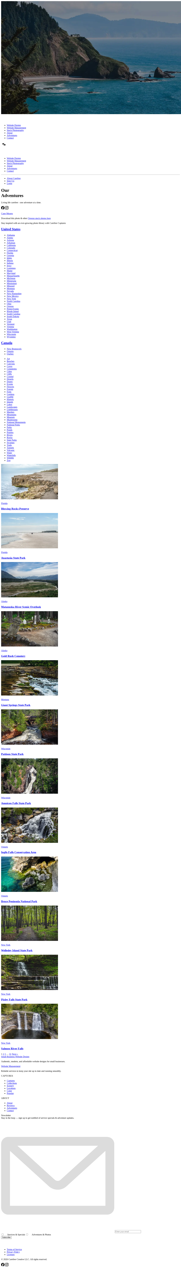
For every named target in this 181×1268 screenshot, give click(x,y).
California (11, 245)
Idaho (9, 258)
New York (11, 298)
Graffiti (10, 397)
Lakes (9, 404)
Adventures (12, 135)
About (9, 133)
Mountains (11, 414)
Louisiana (11, 268)
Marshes (10, 412)
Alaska (10, 237)
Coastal (10, 376)
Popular (10, 1093)
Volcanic (11, 450)
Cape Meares (7, 213)
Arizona (10, 240)
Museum (11, 417)
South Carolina (13, 314)
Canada (6, 343)
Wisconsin (11, 334)
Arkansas (11, 243)
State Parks (12, 440)
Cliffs (9, 374)
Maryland (11, 273)
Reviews (11, 1105)
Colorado (11, 248)
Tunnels (10, 447)
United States (10, 229)
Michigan (11, 278)
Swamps (10, 442)
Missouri (11, 286)
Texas (9, 319)
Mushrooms (12, 420)
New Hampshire (14, 293)
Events (10, 384)
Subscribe (6, 1237)
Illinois (10, 260)
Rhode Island (13, 311)
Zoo (8, 460)
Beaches (10, 361)
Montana (11, 288)
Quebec (10, 354)
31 (10, 1054)
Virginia (10, 326)
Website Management (16, 128)
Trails (9, 445)
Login (9, 183)
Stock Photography (15, 130)
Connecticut (12, 250)
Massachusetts (13, 276)
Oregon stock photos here (39, 218)
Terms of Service (14, 1249)
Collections (12, 1083)
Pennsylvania (13, 309)
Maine (9, 271)
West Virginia (13, 332)
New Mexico (13, 296)
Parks (9, 427)
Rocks (9, 437)
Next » (15, 1054)
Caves (9, 366)
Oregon (10, 306)
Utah (9, 321)
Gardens (10, 394)
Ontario (10, 351)
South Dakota (13, 316)
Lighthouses (12, 409)
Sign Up (10, 181)
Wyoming (11, 337)
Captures (11, 1080)
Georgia (10, 255)
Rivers (10, 435)
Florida (10, 253)
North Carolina (13, 301)
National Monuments (16, 422)
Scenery (10, 1086)
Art (8, 359)
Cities (9, 371)
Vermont (10, 324)
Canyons (11, 364)
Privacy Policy (13, 1252)
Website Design (14, 125)
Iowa (9, 265)
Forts (9, 392)
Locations (11, 1088)
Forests (10, 389)
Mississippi (12, 283)
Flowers (10, 386)
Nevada (10, 291)
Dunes (10, 381)
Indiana (10, 263)
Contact (10, 138)
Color (9, 1091)
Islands (10, 402)
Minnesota (11, 281)
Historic (10, 399)
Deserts (10, 379)
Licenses (11, 1254)
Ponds (9, 430)
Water (9, 453)
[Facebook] (3, 208)
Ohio (9, 304)
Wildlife (10, 458)
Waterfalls (11, 455)
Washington (12, 329)
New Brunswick (14, 349)
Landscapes (12, 407)
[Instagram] (6, 208)
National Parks (13, 425)
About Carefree (14, 178)
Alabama (11, 235)
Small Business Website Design (15, 1056)
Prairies (10, 432)
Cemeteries (12, 369)
